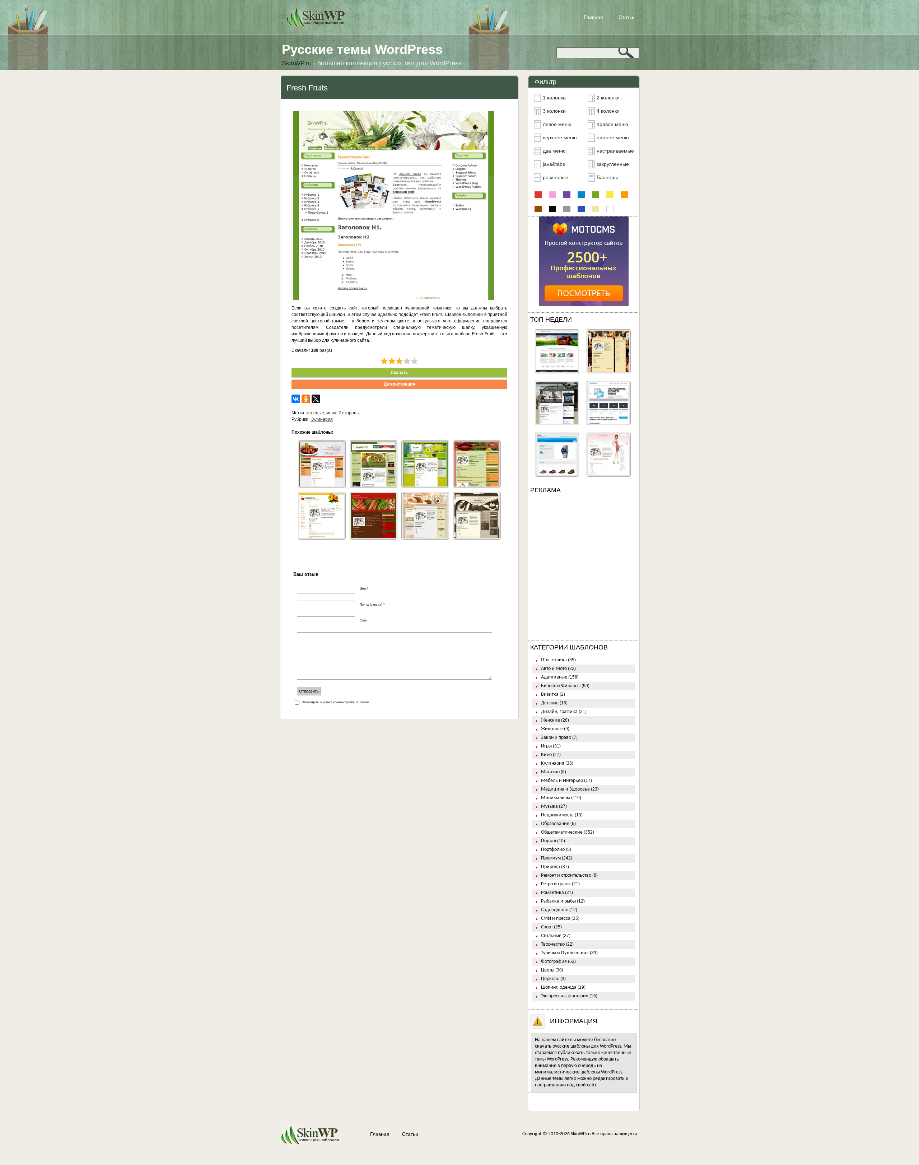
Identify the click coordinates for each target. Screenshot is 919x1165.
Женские (550, 720)
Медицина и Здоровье (565, 789)
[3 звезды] (399, 360)
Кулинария (322, 419)
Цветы (547, 970)
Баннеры (607, 177)
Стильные (551, 935)
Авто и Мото (554, 668)
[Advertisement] (584, 568)
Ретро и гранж (556, 884)
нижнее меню (613, 137)
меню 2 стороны (343, 412)
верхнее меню (560, 137)
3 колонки (554, 111)
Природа (550, 867)
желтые (610, 194)
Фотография (554, 961)
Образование (555, 823)
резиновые (555, 177)
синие (581, 209)
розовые (552, 194)
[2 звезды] (392, 360)
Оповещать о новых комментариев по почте (335, 702)
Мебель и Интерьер (562, 780)
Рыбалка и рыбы (558, 901)
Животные (552, 729)
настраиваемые (615, 151)
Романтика (552, 892)
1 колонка (554, 98)
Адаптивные (554, 677)
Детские (550, 703)
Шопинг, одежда (559, 987)
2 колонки (608, 98)
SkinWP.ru (581, 1134)
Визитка (550, 694)
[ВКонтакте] (295, 399)
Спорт (547, 927)
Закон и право (556, 737)
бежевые (595, 209)
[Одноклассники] (306, 399)
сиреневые (566, 194)
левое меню (557, 124)
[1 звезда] (384, 360)
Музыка (549, 806)
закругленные (613, 164)
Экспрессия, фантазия (564, 996)
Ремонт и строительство (566, 875)
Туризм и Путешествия (565, 953)
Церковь (550, 979)
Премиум (551, 858)
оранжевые (624, 194)
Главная (593, 17)
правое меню (612, 124)
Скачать (399, 372)
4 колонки (608, 111)
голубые (581, 194)
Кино (546, 755)
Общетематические (562, 832)
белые (610, 209)
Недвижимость (557, 815)
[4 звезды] (407, 360)
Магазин (550, 772)
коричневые (538, 209)
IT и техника (554, 660)
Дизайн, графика (559, 711)
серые (566, 209)
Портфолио (553, 849)
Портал (548, 841)
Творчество (553, 944)
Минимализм (555, 798)
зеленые (315, 412)
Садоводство (554, 910)
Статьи (627, 17)
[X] (316, 399)
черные (552, 209)
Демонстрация (399, 384)
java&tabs (554, 164)
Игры (546, 746)
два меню (554, 151)
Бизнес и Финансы (560, 686)
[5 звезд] (414, 360)
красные (538, 194)
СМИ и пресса (555, 918)
